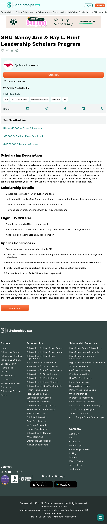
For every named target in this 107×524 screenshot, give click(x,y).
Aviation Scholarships (37, 444)
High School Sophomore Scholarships (81, 357)
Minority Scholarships (37, 390)
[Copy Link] (46, 108)
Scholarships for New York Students (44, 386)
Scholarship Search (10, 352)
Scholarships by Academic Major (85, 405)
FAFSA (4, 371)
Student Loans (8, 375)
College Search (8, 364)
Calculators (6, 379)
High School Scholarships (78, 12)
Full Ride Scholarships (38, 417)
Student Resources (10, 383)
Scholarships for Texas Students (43, 374)
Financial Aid (6, 12)
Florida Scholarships (79, 374)
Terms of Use (75, 465)
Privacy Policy (76, 461)
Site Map (73, 457)
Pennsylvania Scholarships (82, 390)
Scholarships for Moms (38, 401)
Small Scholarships (78, 413)
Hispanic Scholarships (38, 394)
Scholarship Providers (11, 391)
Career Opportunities (79, 449)
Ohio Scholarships (78, 394)
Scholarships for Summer (39, 433)
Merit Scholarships (36, 413)
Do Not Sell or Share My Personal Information (53, 516)
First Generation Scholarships (41, 409)
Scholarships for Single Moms (41, 405)
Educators (6, 387)
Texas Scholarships (78, 366)
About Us (74, 433)
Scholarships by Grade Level (51, 12)
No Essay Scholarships (38, 425)
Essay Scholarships (36, 421)
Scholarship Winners (11, 360)
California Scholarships (80, 370)
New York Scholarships (80, 378)
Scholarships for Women (39, 397)
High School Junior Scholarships (85, 352)
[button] (2, 50)
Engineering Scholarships (39, 440)
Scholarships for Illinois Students (43, 382)
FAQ (71, 437)
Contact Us (74, 441)
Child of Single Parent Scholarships (86, 417)
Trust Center (75, 469)
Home (4, 348)
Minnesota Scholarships (81, 397)
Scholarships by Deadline (82, 401)
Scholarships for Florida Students (43, 378)
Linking (72, 453)
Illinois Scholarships (79, 382)
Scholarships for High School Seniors (45, 348)
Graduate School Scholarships (42, 362)
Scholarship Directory (11, 356)
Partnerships (75, 445)
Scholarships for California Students (44, 370)
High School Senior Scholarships (85, 348)
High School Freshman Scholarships (87, 362)
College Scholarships (25, 12)
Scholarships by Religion (81, 409)
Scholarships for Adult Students (42, 366)
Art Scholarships (35, 437)
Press (4, 395)
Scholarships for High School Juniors (45, 352)
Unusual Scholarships (37, 429)
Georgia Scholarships (79, 386)
